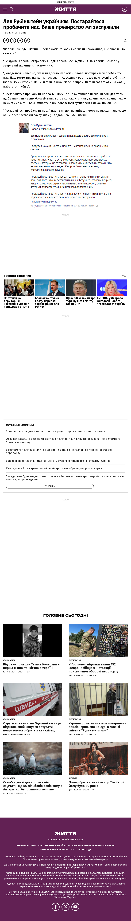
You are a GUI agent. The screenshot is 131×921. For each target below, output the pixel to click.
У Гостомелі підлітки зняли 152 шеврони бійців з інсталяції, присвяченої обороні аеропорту (59, 451)
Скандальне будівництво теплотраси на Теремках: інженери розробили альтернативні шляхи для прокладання (65, 478)
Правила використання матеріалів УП (93, 845)
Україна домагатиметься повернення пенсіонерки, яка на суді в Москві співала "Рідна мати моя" (97, 726)
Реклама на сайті (26, 845)
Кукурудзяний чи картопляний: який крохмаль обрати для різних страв (54, 468)
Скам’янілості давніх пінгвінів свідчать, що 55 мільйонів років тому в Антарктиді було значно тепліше (32, 785)
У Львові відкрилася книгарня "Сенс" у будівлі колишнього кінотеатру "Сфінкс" (58, 460)
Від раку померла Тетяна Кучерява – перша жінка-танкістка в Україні (31, 666)
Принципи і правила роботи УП (57, 849)
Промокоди (84, 849)
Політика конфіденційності (54, 845)
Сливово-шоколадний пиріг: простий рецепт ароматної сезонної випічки (55, 431)
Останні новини (20, 425)
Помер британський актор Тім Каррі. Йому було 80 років (97, 784)
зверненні (10, 65)
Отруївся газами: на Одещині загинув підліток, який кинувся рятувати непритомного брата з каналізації (63, 440)
